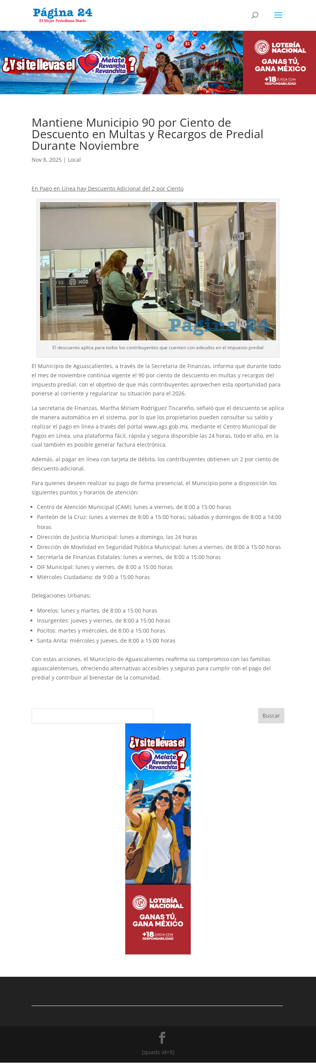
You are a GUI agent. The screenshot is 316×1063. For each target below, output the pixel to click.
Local (74, 159)
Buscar (271, 715)
